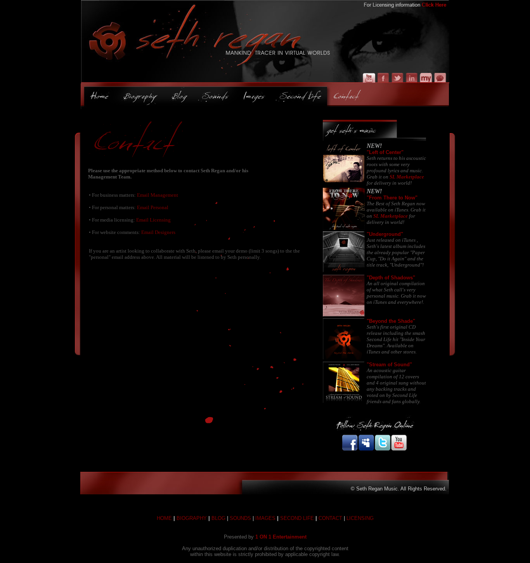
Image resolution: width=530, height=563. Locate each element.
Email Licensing (153, 220)
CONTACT (330, 518)
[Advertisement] (198, 298)
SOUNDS (240, 518)
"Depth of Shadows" (391, 278)
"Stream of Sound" (389, 364)
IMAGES (265, 518)
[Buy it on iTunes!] (344, 182)
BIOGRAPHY (192, 518)
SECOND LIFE (297, 518)
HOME (164, 518)
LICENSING (360, 518)
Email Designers (158, 232)
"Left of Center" (385, 152)
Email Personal (152, 207)
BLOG (218, 518)
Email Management (157, 195)
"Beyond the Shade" (391, 321)
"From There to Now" (392, 198)
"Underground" (385, 234)
